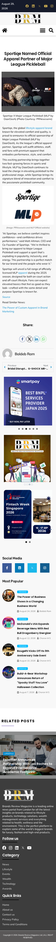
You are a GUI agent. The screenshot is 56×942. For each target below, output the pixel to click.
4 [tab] (30, 429)
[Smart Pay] (28, 401)
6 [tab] (37, 429)
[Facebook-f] (7, 568)
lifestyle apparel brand (38, 128)
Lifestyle (22, 669)
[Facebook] (27, 6)
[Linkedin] (33, 6)
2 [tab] (22, 429)
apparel (22, 272)
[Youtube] (45, 6)
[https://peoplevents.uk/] (28, 514)
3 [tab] (26, 429)
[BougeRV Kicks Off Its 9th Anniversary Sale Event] (8, 650)
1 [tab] (19, 429)
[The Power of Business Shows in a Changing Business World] (8, 595)
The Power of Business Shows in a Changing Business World (31, 601)
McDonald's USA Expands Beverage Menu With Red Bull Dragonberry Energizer (34, 628)
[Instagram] (51, 6)
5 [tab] (33, 429)
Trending (22, 592)
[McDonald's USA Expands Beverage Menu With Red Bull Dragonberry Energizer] (8, 622)
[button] (42, 30)
